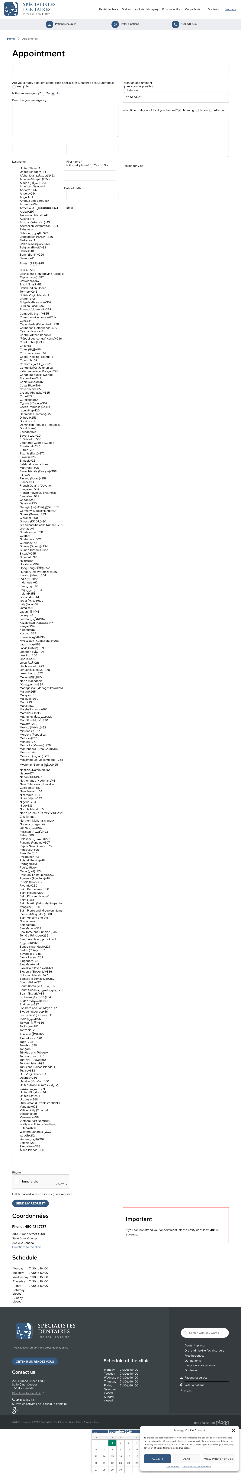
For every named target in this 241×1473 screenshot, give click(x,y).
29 (112, 1469)
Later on (132, 90)
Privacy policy (90, 1422)
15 (112, 1456)
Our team (213, 9)
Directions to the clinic (26, 1247)
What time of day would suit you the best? (150, 110)
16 (120, 1456)
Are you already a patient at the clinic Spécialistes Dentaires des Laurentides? (63, 83)
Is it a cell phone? (77, 165)
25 (137, 1463)
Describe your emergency (29, 100)
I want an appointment (137, 83)
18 (137, 1456)
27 (96, 1469)
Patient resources (65, 24)
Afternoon (220, 110)
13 (96, 1456)
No (28, 86)
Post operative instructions (201, 1365)
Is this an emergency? (26, 93)
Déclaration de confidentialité (196, 1466)
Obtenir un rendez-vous (35, 1362)
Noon (203, 110)
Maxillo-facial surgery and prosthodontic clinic (41, 1347)
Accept (157, 1458)
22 (112, 1463)
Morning (188, 110)
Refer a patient (130, 24)
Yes (19, 86)
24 (128, 1463)
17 (128, 1456)
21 (104, 1463)
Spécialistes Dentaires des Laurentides (61, 1422)
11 (137, 1449)
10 (128, 1449)
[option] (42, 168)
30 (120, 1469)
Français (230, 9)
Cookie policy (173, 1466)
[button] (233, 1430)
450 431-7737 (189, 24)
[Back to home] (30, 8)
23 (120, 1463)
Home (11, 39)
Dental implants (108, 9)
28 (104, 1469)
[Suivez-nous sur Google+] (15, 1411)
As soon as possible (140, 86)
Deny (187, 1458)
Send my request (30, 1203)
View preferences (218, 1458)
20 (96, 1463)
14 (104, 1456)
